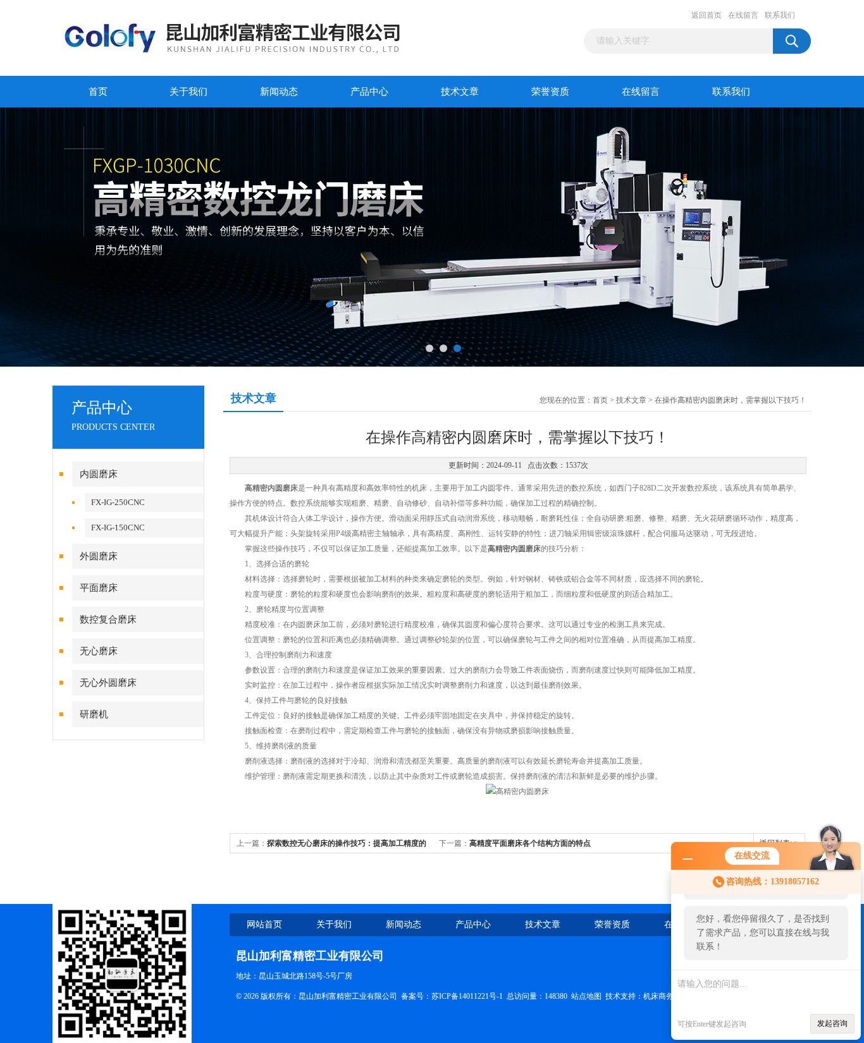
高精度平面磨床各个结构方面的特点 (530, 843)
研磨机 (94, 714)
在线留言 (743, 15)
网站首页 (264, 924)
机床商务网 (662, 996)
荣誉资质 (550, 92)
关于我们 (188, 92)
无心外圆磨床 (108, 683)
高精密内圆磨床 (514, 548)
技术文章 (460, 92)
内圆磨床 (99, 474)
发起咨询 (832, 1023)
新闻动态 (279, 92)
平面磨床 (99, 588)
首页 (98, 92)
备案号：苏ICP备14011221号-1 (452, 996)
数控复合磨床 (108, 619)
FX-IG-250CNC (118, 502)
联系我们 (780, 15)
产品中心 (369, 92)
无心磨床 (99, 651)
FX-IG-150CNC (118, 527)
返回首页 (706, 15)
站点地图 (586, 996)
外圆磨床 (99, 556)
